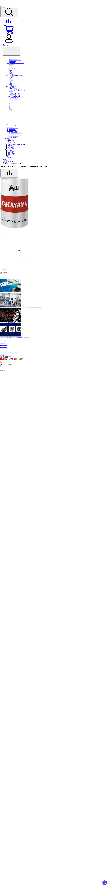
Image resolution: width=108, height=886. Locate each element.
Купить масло (5, 160)
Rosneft (10, 67)
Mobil (10, 65)
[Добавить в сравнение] (9, 173)
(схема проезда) (3, 343)
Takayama (11, 71)
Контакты (7, 156)
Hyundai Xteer (9, 116)
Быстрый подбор (10, 126)
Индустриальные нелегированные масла (17, 106)
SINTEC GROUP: (10, 118)
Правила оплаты (10, 146)
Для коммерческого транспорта (15, 60)
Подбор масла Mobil (11, 129)
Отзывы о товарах (10, 154)
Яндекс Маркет (3, 363)
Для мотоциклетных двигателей (15, 93)
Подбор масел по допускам (12, 125)
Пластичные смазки (13, 107)
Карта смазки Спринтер (14, 136)
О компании (9, 150)
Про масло (7, 138)
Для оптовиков (12, 62)
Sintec (10, 70)
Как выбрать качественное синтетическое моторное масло (11, 322)
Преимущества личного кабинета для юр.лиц (16, 144)
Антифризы (11, 87)
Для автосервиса (12, 61)
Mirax (10, 72)
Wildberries (2, 362)
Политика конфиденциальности (6, 356)
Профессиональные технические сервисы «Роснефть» (19, 134)
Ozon (1, 361)
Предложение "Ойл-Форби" (12, 57)
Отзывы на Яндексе (11, 153)
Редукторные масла (13, 98)
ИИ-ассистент (3, 353)
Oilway (10, 73)
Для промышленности (13, 59)
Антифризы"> (5, 2)
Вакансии (9, 155)
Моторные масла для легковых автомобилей (15, 63)
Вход (4, 44)
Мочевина (11, 92)
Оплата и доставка (10, 147)
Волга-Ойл (11, 74)
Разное (10, 104)
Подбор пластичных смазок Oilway (16, 133)
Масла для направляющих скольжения (16, 105)
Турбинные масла (12, 103)
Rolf (10, 69)
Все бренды (11, 64)
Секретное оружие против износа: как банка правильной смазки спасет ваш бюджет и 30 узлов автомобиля (21, 307)
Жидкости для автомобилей (12, 86)
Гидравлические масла (13, 97)
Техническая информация (12, 131)
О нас (6, 149)
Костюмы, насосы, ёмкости (14, 95)
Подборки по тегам (11, 142)
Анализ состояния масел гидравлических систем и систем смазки (13, 292)
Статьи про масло (10, 140)
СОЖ (10, 109)
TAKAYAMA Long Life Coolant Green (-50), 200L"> (19, 3)
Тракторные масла (12, 94)
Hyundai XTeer (12, 68)
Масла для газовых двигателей (15, 110)
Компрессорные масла (13, 99)
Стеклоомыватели (12, 91)
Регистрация (5, 45)
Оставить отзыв (3, 273)
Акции (10, 58)
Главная (4, 159)
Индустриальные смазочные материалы (14, 96)
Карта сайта (2, 355)
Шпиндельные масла (13, 111)
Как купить (7, 143)
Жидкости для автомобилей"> (11, 1)
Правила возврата (10, 148)
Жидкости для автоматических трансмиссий (17, 90)
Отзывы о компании (11, 152)
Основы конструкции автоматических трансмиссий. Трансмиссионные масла (15, 337)
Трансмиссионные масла (14, 89)
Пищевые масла (12, 101)
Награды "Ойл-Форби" (11, 151)
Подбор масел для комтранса (12, 128)
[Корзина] (8, 33)
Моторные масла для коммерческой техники (15, 75)
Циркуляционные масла (14, 108)
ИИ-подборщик (10, 127)
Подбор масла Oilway (13, 132)
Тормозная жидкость (13, 88)
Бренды (6, 112)
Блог (8, 141)
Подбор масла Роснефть (11, 130)
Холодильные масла (13, 100)
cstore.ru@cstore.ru (3, 347)
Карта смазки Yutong (13, 137)
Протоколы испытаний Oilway (15, 135)
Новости (9, 139)
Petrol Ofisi (11, 66)
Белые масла (11, 102)
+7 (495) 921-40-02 (3, 345)
